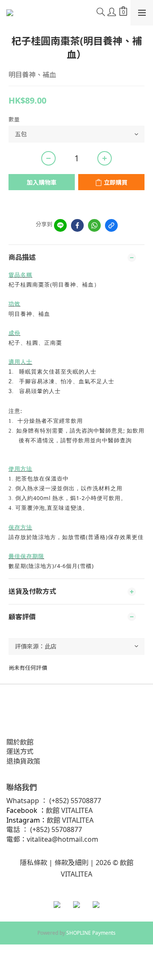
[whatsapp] (94, 225)
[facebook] (77, 225)
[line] (60, 225)
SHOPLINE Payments (91, 932)
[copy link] (111, 225)
